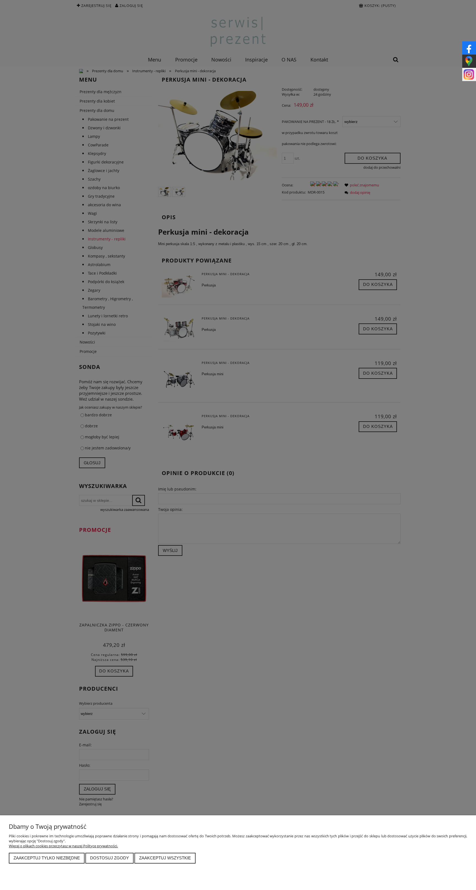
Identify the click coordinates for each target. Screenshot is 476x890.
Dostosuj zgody (109, 858)
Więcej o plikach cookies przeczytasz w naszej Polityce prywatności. (63, 845)
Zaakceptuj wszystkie (165, 858)
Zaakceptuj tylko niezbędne (46, 858)
